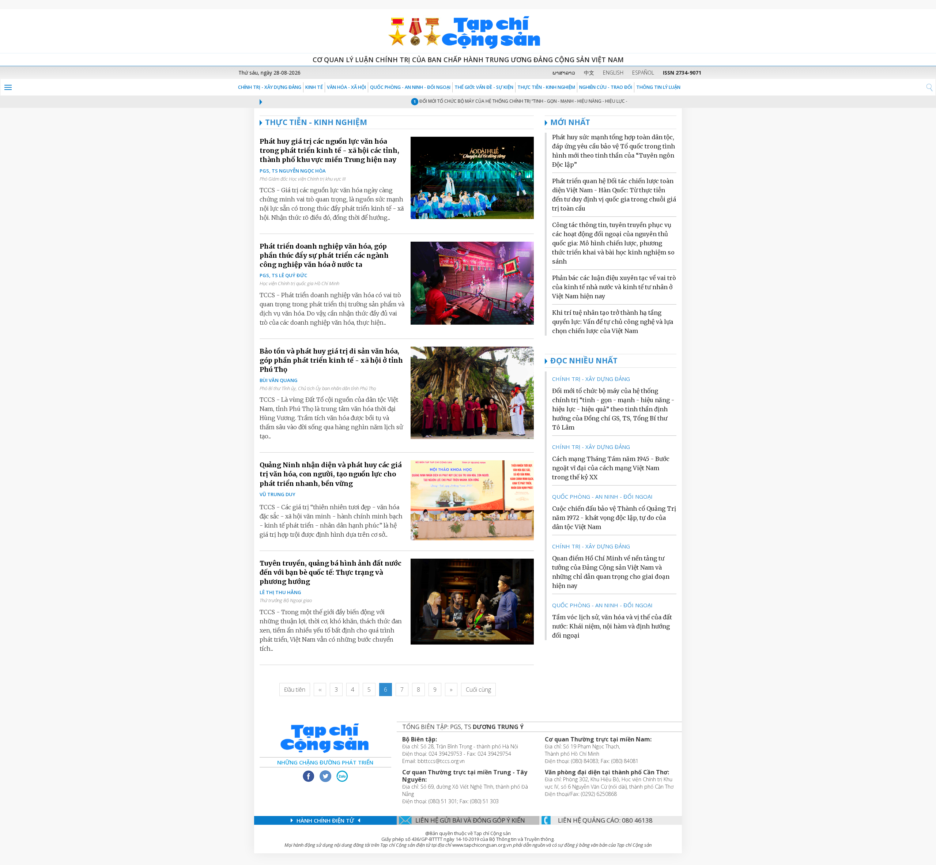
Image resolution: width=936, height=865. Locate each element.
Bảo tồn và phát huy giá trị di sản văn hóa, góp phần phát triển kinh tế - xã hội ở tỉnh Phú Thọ (331, 360)
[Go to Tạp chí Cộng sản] (468, 31)
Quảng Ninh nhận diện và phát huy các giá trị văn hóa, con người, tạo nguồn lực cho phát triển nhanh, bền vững (330, 474)
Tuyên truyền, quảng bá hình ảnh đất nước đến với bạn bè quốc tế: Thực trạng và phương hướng (330, 572)
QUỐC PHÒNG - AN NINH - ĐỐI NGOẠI (410, 87)
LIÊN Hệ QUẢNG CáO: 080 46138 (605, 820)
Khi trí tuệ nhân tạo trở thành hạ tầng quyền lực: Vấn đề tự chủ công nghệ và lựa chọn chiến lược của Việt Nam (612, 322)
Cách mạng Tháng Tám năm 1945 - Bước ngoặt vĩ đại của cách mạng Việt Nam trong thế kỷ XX (610, 468)
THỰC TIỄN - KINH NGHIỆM (546, 87)
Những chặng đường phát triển (325, 762)
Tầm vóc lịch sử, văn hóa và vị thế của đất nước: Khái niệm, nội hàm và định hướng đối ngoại (612, 626)
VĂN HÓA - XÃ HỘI (346, 87)
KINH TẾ (314, 87)
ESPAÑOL (643, 72)
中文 (589, 72)
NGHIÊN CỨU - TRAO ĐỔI (605, 87)
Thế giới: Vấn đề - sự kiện (483, 87)
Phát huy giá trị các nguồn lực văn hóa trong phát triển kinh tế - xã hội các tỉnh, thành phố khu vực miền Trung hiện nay (329, 150)
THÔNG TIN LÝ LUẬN (658, 87)
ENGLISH (613, 72)
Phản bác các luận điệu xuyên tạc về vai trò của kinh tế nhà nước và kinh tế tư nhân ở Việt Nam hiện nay (614, 287)
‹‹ (319, 689)
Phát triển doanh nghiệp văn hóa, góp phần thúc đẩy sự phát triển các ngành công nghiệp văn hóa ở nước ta (324, 255)
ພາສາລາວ (563, 72)
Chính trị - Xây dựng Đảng (269, 87)
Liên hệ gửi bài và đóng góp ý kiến (470, 820)
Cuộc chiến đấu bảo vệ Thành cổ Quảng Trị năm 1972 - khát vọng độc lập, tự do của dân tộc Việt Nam (614, 517)
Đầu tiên (294, 689)
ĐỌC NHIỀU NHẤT (584, 360)
